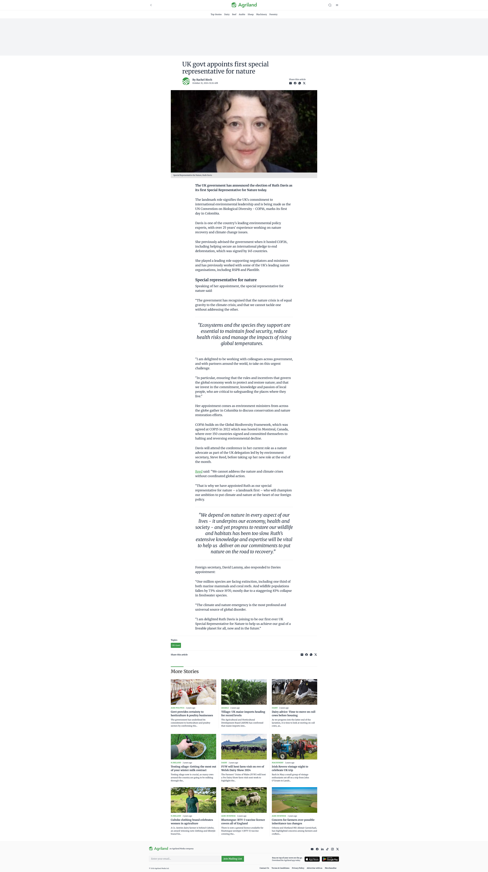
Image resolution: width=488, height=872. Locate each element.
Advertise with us (314, 868)
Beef (234, 14)
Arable (242, 14)
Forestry (273, 14)
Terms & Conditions (280, 868)
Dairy (227, 14)
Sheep (251, 14)
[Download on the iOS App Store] (312, 859)
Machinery (261, 14)
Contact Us (264, 868)
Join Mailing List (233, 858)
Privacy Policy (298, 868)
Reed (198, 471)
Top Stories (216, 14)
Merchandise (331, 868)
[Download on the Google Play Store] (330, 859)
